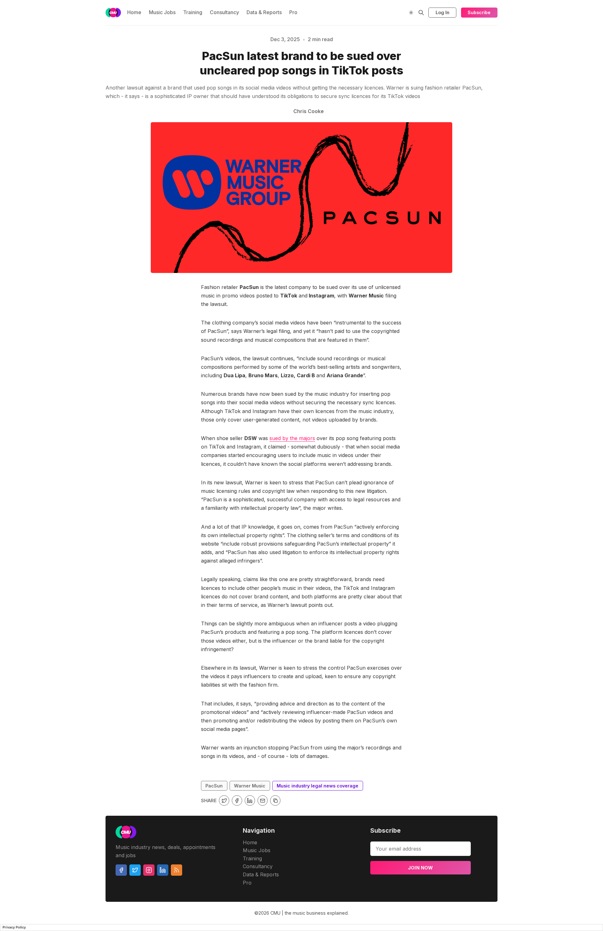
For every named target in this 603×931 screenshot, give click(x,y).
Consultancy (224, 12)
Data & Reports (264, 12)
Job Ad (539, 62)
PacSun (214, 785)
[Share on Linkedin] (250, 800)
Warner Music (249, 785)
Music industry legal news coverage (92, 62)
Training (192, 12)
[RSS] (176, 870)
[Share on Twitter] (224, 800)
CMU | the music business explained (309, 913)
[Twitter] (135, 870)
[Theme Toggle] (411, 13)
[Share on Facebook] (237, 800)
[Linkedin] (162, 870)
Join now (420, 867)
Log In (442, 12)
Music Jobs (162, 12)
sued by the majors (292, 438)
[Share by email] (263, 800)
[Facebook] (121, 870)
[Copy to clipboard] (275, 800)
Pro (293, 12)
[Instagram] (149, 870)
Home (134, 12)
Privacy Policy (14, 927)
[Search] (421, 13)
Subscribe (479, 12)
